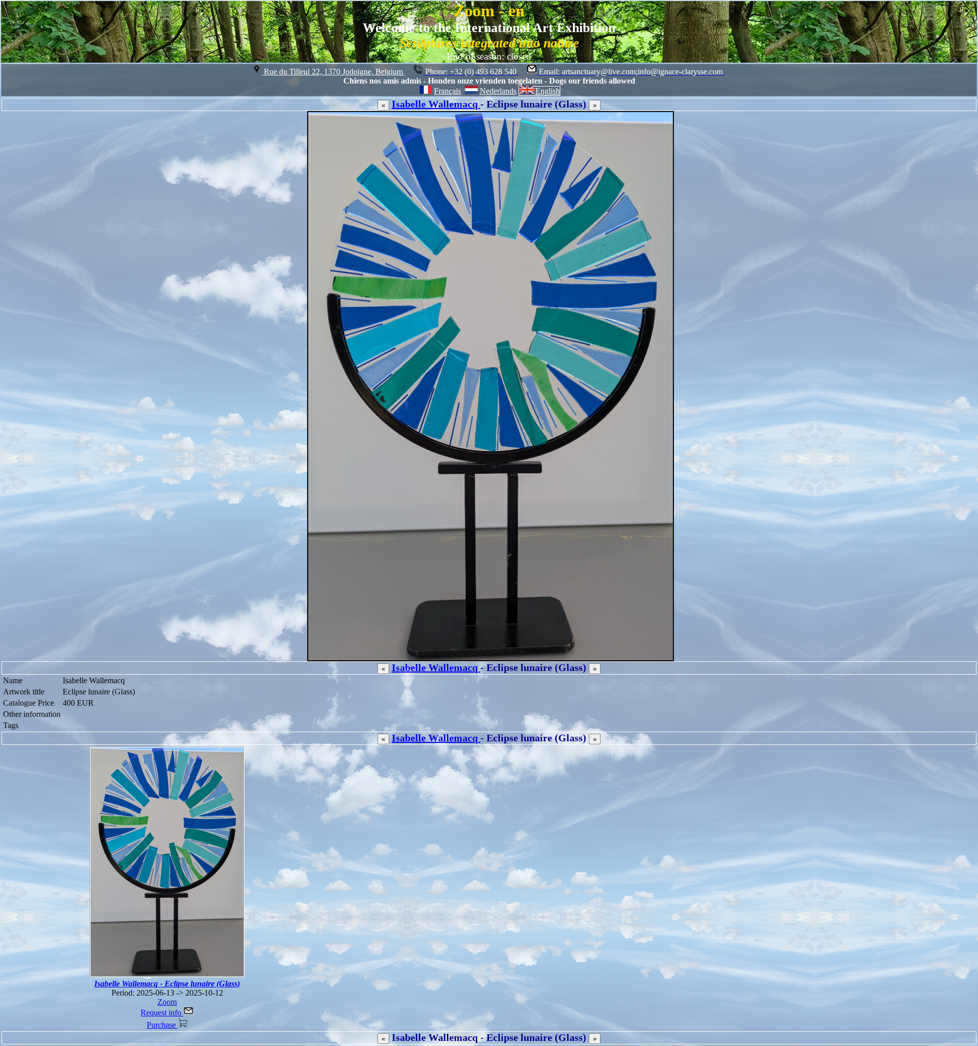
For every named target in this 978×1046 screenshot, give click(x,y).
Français (447, 91)
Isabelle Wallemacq (436, 104)
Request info (162, 1012)
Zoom (167, 1002)
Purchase (162, 1025)
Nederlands (498, 91)
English (547, 91)
